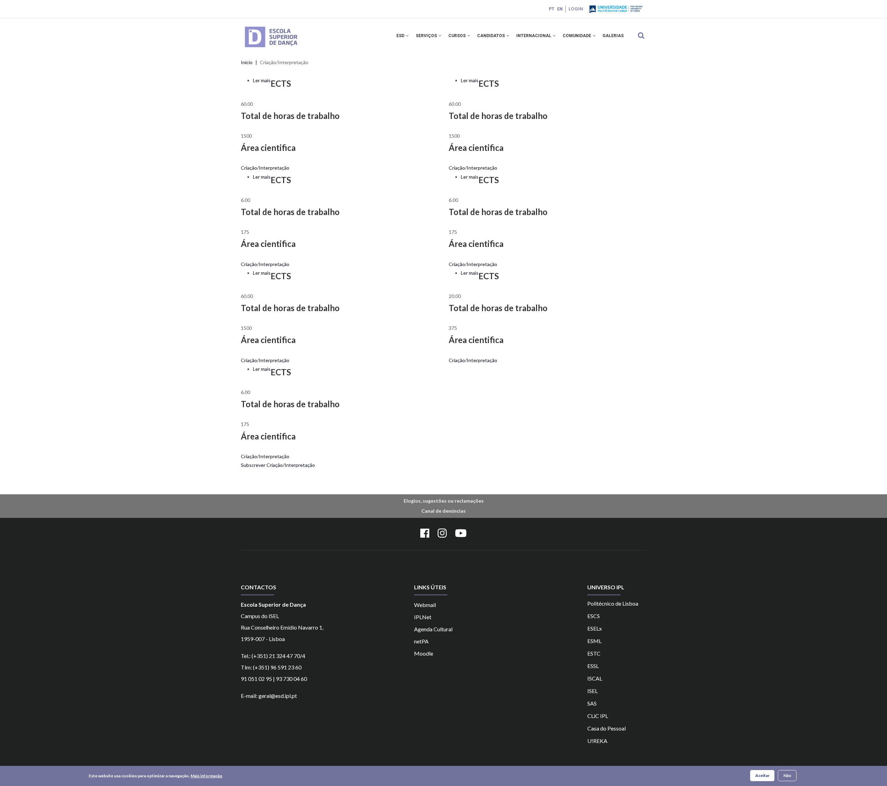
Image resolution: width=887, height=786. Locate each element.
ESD (400, 35)
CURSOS (457, 35)
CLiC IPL (597, 715)
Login (576, 9)
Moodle (423, 653)
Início (247, 62)
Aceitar (762, 775)
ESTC (593, 653)
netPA (421, 641)
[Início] (281, 27)
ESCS (593, 616)
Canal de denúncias (443, 511)
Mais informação (206, 775)
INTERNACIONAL (534, 35)
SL (596, 666)
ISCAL (594, 678)
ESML (594, 641)
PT (551, 9)
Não (787, 775)
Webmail (425, 604)
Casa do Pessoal (606, 728)
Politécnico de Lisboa (612, 603)
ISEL (592, 690)
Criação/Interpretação (265, 168)
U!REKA (597, 740)
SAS (592, 703)
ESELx (594, 628)
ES (590, 666)
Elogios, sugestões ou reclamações (444, 501)
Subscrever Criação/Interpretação (278, 465)
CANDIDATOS (491, 35)
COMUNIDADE (577, 35)
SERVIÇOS (427, 35)
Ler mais (262, 80)
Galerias (613, 35)
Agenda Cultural (433, 629)
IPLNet (422, 617)
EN (560, 9)
